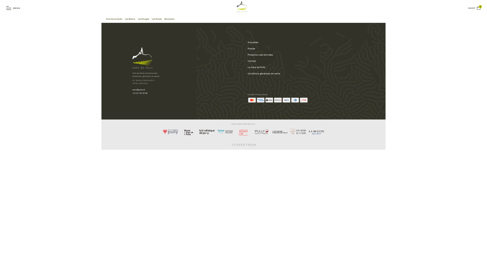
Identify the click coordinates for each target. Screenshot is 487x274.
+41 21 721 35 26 (139, 93)
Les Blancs (130, 19)
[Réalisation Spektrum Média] (243, 144)
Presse (251, 48)
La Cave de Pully (256, 67)
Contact (252, 61)
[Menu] (13, 8)
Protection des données (260, 55)
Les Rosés (157, 19)
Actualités (253, 42)
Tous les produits (114, 19)
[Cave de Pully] (243, 6)
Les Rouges (143, 19)
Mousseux (169, 19)
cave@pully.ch (138, 90)
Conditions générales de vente (264, 73)
